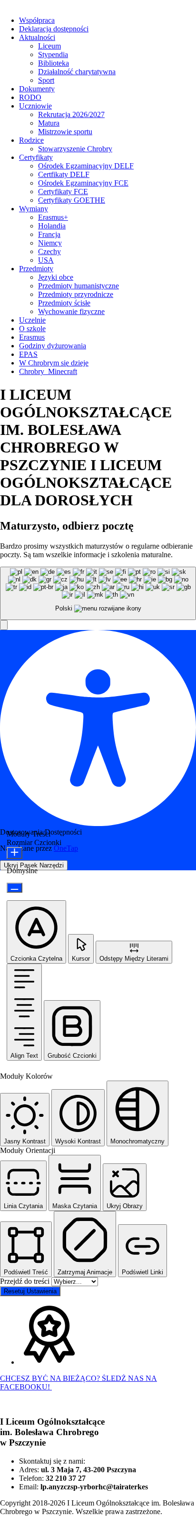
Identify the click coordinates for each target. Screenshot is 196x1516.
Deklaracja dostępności (53, 29)
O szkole (32, 329)
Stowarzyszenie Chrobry (75, 149)
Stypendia (53, 54)
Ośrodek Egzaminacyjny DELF (86, 166)
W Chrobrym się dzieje (53, 363)
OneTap (66, 848)
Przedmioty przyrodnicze (75, 294)
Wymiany (33, 209)
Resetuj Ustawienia (30, 1291)
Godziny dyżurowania (52, 346)
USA (46, 260)
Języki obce (55, 277)
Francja (49, 234)
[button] (4, 625)
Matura (48, 123)
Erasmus (32, 337)
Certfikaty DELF (63, 174)
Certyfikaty (36, 157)
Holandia (52, 226)
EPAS (28, 354)
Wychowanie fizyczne (71, 311)
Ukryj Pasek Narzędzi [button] (34, 865)
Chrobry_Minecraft (48, 371)
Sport (46, 80)
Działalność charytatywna (77, 72)
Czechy (49, 251)
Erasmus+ (53, 217)
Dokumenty (37, 89)
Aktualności (37, 37)
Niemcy (50, 243)
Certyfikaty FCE (63, 191)
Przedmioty (36, 269)
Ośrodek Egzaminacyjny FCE (83, 183)
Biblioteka (53, 63)
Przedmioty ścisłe (64, 303)
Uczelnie (32, 320)
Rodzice (31, 140)
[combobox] (98, 593)
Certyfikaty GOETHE (71, 200)
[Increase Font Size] (14, 853)
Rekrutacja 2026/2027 (71, 114)
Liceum (49, 46)
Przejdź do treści (25, 1281)
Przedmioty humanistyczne (78, 286)
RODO (30, 97)
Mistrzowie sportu (65, 132)
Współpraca (37, 20)
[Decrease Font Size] (14, 888)
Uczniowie (35, 106)
